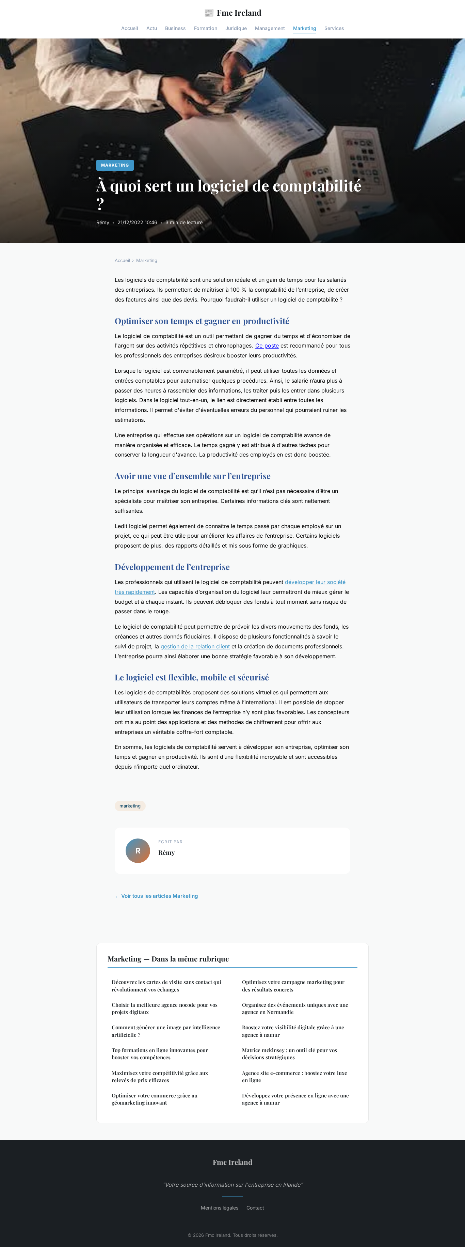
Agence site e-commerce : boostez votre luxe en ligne (294, 1076)
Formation (205, 28)
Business (175, 28)
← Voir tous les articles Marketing (156, 896)
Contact (255, 1208)
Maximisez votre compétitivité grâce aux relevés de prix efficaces (160, 1076)
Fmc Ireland (232, 12)
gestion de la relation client (195, 646)
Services (334, 28)
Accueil (129, 28)
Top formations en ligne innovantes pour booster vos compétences (160, 1054)
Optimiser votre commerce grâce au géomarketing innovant (154, 1099)
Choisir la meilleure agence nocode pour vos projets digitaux (165, 1008)
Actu (151, 28)
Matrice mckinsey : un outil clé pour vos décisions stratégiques (289, 1054)
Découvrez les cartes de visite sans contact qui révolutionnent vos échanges (166, 985)
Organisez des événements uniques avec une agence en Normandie (295, 1008)
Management (270, 28)
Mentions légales (219, 1208)
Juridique (236, 28)
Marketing (304, 28)
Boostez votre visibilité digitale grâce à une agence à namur (293, 1031)
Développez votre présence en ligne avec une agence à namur (295, 1099)
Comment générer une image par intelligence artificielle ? (166, 1031)
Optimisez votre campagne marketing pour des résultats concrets (293, 985)
